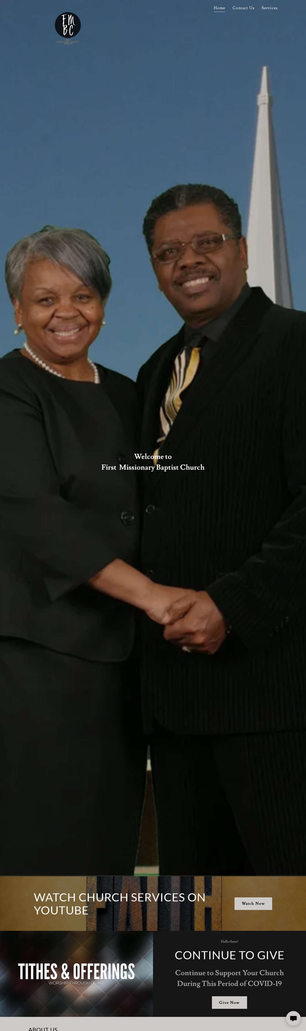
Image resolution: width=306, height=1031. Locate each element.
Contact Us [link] (243, 8)
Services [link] (270, 8)
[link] (65, 8)
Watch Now (253, 903)
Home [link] (219, 8)
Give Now (229, 1002)
